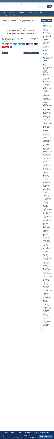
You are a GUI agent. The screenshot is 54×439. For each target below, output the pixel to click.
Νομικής (5, 53)
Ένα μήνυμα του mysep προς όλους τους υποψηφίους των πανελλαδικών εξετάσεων (47, 35)
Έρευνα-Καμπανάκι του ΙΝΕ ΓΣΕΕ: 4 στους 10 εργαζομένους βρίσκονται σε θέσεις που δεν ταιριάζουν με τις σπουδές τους (47, 301)
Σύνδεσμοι (19, 432)
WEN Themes (38, 437)
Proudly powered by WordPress (19, 437)
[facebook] (3, 1)
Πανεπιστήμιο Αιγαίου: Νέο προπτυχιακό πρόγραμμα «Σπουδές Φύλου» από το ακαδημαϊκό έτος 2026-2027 (47, 290)
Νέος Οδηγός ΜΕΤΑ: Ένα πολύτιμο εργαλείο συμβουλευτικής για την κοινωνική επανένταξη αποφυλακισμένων (47, 313)
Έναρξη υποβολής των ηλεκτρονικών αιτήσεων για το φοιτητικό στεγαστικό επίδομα (47, 155)
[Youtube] (5, 1)
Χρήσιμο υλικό (15, 15)
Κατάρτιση (21, 12)
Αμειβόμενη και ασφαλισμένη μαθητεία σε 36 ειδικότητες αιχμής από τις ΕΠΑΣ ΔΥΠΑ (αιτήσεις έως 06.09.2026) (47, 198)
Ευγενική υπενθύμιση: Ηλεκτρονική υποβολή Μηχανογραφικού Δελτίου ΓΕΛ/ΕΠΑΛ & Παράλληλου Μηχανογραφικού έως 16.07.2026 (47, 66)
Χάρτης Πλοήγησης (27, 432)
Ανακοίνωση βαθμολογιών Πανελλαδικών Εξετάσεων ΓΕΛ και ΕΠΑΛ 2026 (47, 175)
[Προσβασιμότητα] (2, 436)
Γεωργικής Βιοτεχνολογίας (31, 53)
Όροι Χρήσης (36, 432)
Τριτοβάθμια (29, 12)
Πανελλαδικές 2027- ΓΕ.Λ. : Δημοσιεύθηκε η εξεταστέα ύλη (47, 83)
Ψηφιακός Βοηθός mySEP (46, 436)
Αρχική (4, 12)
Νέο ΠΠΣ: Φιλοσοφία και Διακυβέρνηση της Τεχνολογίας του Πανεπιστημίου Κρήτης (47, 322)
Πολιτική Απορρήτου (44, 432)
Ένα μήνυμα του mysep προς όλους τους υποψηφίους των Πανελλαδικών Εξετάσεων (47, 183)
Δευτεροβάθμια (12, 12)
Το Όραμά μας (12, 432)
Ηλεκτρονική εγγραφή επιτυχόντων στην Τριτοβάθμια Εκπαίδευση (47, 26)
